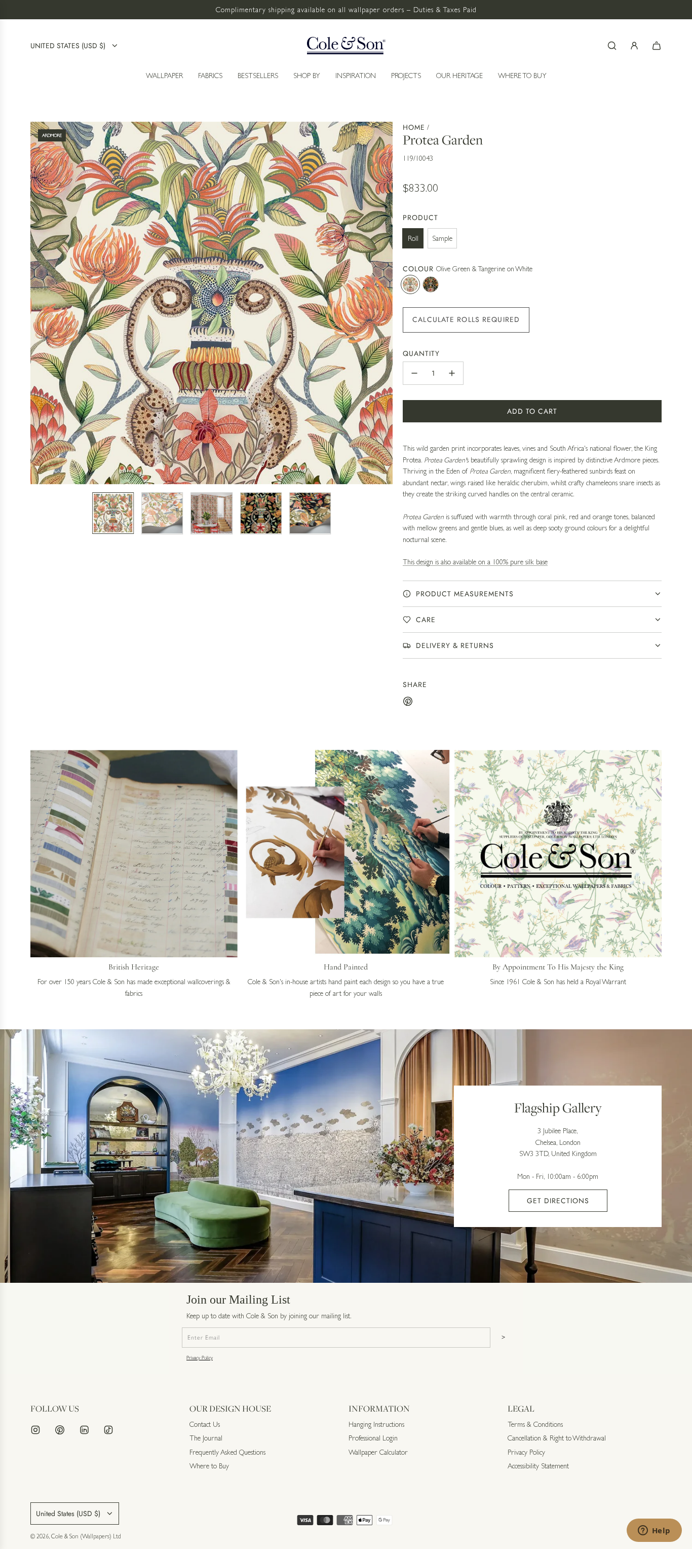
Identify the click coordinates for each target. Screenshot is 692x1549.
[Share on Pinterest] (408, 702)
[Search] (612, 45)
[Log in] (634, 45)
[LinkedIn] (84, 1430)
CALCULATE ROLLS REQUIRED (466, 319)
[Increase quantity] (452, 373)
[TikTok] (108, 1430)
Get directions (558, 1201)
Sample (442, 238)
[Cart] (656, 45)
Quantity (421, 353)
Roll (413, 238)
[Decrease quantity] (414, 373)
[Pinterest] (60, 1430)
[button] (38, 303)
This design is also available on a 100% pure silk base (475, 562)
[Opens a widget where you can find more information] (654, 1531)
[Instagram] (35, 1430)
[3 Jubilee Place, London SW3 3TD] (346, 1156)
